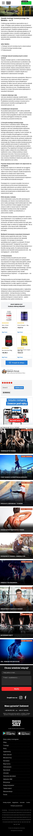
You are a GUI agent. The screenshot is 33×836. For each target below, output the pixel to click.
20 (4, 812)
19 (3, 812)
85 (22, 819)
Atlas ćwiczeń (7, 754)
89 (28, 819)
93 (6, 822)
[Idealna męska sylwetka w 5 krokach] (16, 599)
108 (19, 824)
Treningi (5, 745)
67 (22, 817)
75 (6, 819)
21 (6, 812)
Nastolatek (6, 770)
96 (11, 822)
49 (22, 815)
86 (23, 819)
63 (15, 817)
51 (25, 815)
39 (6, 815)
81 (15, 819)
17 (28, 810)
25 (12, 812)
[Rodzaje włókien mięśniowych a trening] (16, 520)
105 (29, 822)
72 (30, 817)
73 (3, 819)
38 (4, 815)
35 (28, 812)
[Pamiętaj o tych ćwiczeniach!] (16, 572)
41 (9, 815)
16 (27, 810)
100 (18, 822)
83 (19, 819)
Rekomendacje (7, 791)
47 (19, 815)
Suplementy (7, 751)
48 (20, 815)
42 (11, 815)
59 (9, 817)
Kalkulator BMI (7, 779)
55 (3, 817)
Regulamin (15, 802)
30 (20, 812)
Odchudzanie (7, 767)
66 (20, 817)
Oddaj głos (19, 388)
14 (24, 810)
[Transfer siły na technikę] (16, 441)
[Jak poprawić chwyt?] (16, 625)
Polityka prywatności (16, 805)
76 (7, 819)
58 (7, 817)
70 (27, 817)
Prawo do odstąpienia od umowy (16, 828)
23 (9, 812)
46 (17, 815)
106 (14, 824)
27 (15, 812)
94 (8, 822)
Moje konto (6, 764)
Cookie (28, 802)
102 (23, 822)
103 (25, 822)
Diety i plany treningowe (11, 739)
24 (11, 812)
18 (30, 810)
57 (6, 817)
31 (22, 812)
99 (16, 822)
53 (28, 815)
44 (14, 815)
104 (27, 822)
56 (4, 817)
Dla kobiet (6, 761)
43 (12, 815)
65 (19, 817)
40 (7, 815)
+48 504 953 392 (9, 710)
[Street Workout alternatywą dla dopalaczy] (16, 467)
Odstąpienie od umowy (16, 830)
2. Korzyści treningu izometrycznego (11, 48)
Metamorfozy (7, 758)
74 (4, 819)
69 (25, 817)
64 (17, 817)
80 (14, 819)
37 (3, 815)
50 (23, 815)
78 (11, 819)
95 (9, 822)
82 (17, 819)
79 (12, 819)
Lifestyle (6, 773)
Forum (5, 794)
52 (27, 815)
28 (17, 812)
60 (11, 817)
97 (13, 822)
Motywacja (6, 782)
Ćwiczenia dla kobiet (9, 776)
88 (27, 819)
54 (30, 815)
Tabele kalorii (7, 788)
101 (20, 822)
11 (19, 810)
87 (25, 819)
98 (14, 822)
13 (22, 810)
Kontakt (22, 802)
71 (28, 817)
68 (23, 817)
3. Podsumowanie (6, 50)
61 (12, 817)
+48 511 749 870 (23, 710)
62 (14, 817)
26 (14, 812)
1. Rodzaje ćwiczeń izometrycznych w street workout (16, 46)
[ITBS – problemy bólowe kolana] (16, 651)
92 (5, 822)
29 (19, 812)
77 (9, 819)
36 (30, 812)
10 (17, 810)
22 (7, 812)
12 (20, 810)
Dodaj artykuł (7, 802)
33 (25, 812)
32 (23, 812)
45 (15, 815)
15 (25, 810)
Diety (5, 748)
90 (30, 819)
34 (27, 812)
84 (20, 819)
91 (3, 822)
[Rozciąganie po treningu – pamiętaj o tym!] (16, 546)
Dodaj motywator (8, 785)
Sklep (5, 742)
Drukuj (7, 392)
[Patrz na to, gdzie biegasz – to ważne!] (16, 493)
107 (16, 824)
